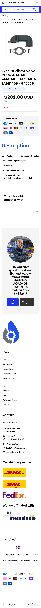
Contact (6, 405)
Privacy (35, 561)
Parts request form (10, 400)
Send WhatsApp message (15, 448)
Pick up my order (23, 554)
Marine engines (8, 364)
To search (35, 554)
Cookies (35, 567)
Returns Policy (8, 378)
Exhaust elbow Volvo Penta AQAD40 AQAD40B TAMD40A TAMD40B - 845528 (18, 21)
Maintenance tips (9, 374)
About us (6, 391)
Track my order (9, 554)
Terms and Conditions (10, 561)
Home (4, 15)
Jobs (4, 395)
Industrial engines (9, 369)
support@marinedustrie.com (17, 452)
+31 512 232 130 (12, 444)
